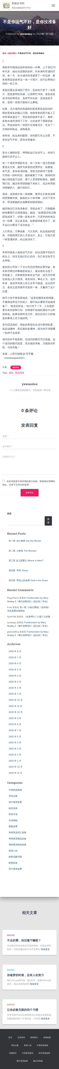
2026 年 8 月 (15, 651)
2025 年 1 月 (15, 761)
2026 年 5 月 (15, 669)
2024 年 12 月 (15, 767)
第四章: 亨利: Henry (18, 570)
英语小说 (13, 850)
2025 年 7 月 (15, 730)
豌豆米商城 (38, 1061)
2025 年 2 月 (15, 754)
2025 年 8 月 (15, 724)
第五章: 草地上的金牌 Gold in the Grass (28, 580)
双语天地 (13, 814)
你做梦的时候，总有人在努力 (25, 975)
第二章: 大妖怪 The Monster (23, 550)
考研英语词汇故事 (17, 832)
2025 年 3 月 (15, 748)
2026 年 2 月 (15, 688)
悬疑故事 (13, 826)
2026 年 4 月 (15, 675)
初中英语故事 (15, 802)
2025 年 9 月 (15, 718)
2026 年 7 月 (15, 657)
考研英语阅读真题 (17, 844)
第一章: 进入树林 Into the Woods (25, 541)
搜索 (9, 513)
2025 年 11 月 (15, 706)
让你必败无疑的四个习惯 (22, 1009)
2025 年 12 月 (15, 700)
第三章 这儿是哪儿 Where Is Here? (26, 560)
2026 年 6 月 (15, 663)
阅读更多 (45, 949)
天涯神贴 (13, 820)
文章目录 (21, 1037)
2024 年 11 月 (15, 773)
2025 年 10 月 (15, 712)
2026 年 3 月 (15, 681)
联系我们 (34, 1037)
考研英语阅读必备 (17, 838)
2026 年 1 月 (15, 694)
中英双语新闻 (15, 790)
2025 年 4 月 (15, 742)
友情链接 (47, 1037)
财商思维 (13, 863)
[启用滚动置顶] (53, 1063)
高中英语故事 (15, 869)
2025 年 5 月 (15, 736)
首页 (4, 53)
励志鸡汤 (12, 53)
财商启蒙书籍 (15, 856)
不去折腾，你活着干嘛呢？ (24, 940)
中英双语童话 (27, 1053)
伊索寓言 (13, 1053)
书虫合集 (13, 796)
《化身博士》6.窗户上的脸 (37, 616)
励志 (11, 372)
